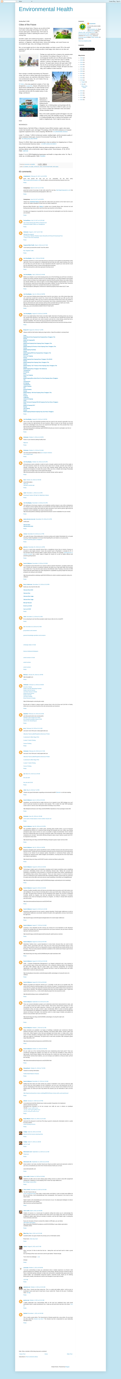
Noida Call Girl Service (29, 690)
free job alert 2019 (28, 782)
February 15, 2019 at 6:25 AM (36, 713)
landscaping (55, 166)
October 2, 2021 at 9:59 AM (36, 1267)
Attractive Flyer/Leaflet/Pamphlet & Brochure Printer (36, 734)
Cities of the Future (84, 86)
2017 (81, 75)
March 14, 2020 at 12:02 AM (38, 1118)
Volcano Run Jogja (28, 599)
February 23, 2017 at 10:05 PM (39, 176)
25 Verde (21, 84)
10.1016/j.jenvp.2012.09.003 (29, 138)
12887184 (25, 151)
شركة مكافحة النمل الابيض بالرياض (31, 1109)
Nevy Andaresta (27, 584)
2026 (81, 58)
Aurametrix (92, 23)
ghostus (25, 547)
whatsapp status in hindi (29, 644)
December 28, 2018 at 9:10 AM (33, 626)
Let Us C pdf (26, 1144)
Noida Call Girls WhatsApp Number (32, 688)
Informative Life (27, 1151)
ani (24, 626)
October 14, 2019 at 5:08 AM (39, 1048)
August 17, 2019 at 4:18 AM (39, 925)
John (24, 616)
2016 (81, 77)
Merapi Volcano (27, 602)
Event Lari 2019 (27, 606)
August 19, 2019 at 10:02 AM (39, 961)
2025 (81, 60)
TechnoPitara (27, 220)
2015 (81, 80)
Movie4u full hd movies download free (33, 1134)
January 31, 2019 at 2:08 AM (36, 684)
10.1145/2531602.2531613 (60, 131)
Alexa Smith (26, 1189)
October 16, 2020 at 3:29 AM (37, 1176)
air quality (31, 166)
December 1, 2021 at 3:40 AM (35, 1313)
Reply (24, 182)
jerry (24, 728)
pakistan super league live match (31, 717)
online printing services (29, 1124)
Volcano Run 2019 (28, 590)
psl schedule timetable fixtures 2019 (32, 719)
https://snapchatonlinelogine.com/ (32, 180)
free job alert (26, 777)
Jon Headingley (27, 258)
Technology (89, 32)
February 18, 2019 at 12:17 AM (37, 751)
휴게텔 (28, 1292)
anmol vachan (27, 662)
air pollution (25, 166)
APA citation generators (29, 1222)
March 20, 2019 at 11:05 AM (33, 773)
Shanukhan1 (26, 1068)
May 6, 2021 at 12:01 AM (35, 1233)
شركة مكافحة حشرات (33, 1108)
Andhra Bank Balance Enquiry (31, 1073)
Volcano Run (26, 593)
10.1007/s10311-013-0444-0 (48, 144)
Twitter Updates (95, 37)
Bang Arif (26, 330)
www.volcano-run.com (29, 519)
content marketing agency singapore (32, 539)
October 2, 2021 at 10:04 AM (38, 1287)
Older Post (69, 1354)
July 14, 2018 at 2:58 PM (38, 294)
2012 (81, 95)
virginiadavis (26, 176)
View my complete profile (84, 41)
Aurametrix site (93, 29)
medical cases (88, 35)
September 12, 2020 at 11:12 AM (40, 1151)
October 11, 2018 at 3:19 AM (36, 450)
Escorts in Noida (27, 687)
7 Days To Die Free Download (31, 237)
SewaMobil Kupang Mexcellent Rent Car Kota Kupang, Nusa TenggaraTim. (40, 378)
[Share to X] (42, 164)
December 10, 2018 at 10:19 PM (41, 584)
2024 (81, 62)
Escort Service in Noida (29, 698)
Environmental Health (46, 9)
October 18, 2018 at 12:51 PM (40, 462)
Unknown (25, 232)
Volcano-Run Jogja (28, 596)
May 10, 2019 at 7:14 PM (33, 790)
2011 (81, 97)
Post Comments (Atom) (32, 1356)
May (82, 84)
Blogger (67, 1366)
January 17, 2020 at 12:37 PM (35, 1100)
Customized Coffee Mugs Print (31, 737)
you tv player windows (46, 452)
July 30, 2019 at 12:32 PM (39, 826)
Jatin (24, 493)
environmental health (47, 166)
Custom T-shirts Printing (29, 740)
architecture (36, 166)
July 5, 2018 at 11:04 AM (38, 274)
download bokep (34, 201)
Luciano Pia (29, 86)
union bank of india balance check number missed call (37, 818)
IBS (84, 32)
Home (46, 1354)
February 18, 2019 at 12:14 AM (34, 728)
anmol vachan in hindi (29, 657)
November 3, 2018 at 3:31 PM (40, 503)
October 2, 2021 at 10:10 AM (37, 1300)
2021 (81, 69)
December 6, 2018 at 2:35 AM (40, 563)
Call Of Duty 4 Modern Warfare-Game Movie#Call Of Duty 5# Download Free (43, 236)
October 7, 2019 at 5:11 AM (39, 1027)
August (83, 82)
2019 (81, 73)
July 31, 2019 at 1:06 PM (38, 847)
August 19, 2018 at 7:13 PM (36, 330)
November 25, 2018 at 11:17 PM (36, 534)
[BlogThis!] (40, 164)
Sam (24, 479)
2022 (81, 66)
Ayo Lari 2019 (27, 609)
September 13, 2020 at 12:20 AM (40, 1161)
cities (41, 166)
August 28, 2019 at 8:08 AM (39, 982)
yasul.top (25, 1267)
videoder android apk (28, 485)
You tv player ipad (28, 454)
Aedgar (25, 1132)
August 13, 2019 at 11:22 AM (39, 909)
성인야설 (25, 1279)
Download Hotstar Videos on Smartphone (34, 224)
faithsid (25, 1313)
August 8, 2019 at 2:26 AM (39, 867)
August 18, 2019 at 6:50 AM (39, 941)
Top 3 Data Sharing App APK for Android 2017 (35, 222)
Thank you (26, 1154)
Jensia (25, 534)
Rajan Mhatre (27, 1118)
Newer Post (22, 1354)
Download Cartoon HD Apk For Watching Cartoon (36, 495)
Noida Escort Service (28, 693)
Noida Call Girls (27, 695)
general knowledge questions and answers (34, 635)
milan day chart (34, 1239)
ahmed (25, 1100)
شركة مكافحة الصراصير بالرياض (31, 1111)
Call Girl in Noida (27, 696)
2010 (81, 99)
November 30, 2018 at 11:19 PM (36, 547)
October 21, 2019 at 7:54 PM (38, 1068)
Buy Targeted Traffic (28, 250)
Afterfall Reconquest (28, 234)
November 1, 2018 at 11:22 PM (34, 493)
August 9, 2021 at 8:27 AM (34, 1246)
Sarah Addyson (27, 563)
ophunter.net (26, 1287)
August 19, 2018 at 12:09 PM (39, 313)
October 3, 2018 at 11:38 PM (36, 437)
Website (58, 792)
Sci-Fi (93, 32)
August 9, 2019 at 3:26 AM (39, 888)
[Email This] (39, 164)
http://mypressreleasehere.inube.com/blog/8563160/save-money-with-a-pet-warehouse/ (45, 1093)
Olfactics (80, 32)
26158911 (42, 156)
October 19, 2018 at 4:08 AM (33, 479)
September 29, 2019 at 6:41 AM (40, 1001)
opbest (25, 1246)
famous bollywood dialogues (30, 651)
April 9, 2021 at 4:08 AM (36, 1210)
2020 (81, 71)
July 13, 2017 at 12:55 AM (37, 220)
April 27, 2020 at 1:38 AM (34, 1142)
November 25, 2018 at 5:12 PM (44, 519)
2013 (81, 93)
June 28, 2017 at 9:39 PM (37, 199)
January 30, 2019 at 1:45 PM (35, 674)
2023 (81, 64)
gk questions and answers (30, 630)
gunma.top (26, 1300)
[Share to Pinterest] (46, 164)
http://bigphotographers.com (63, 190)
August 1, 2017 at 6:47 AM (35, 232)
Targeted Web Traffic (29, 245)
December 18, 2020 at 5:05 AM (38, 1189)
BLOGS (92, 30)
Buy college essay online (29, 1182)
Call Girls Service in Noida (30, 691)
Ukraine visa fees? (39, 1319)
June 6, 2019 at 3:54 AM (38, 800)
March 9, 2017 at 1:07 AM (37, 188)
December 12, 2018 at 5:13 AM (35, 616)
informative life (27, 1161)
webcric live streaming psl (30, 721)
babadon (25, 713)
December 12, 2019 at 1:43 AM (40, 1081)
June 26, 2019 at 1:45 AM (35, 816)
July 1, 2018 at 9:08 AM (38, 258)
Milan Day (26, 1233)
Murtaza (25, 674)
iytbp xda (25, 483)
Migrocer (25, 442)
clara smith (26, 1176)
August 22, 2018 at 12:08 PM (39, 419)
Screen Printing (27, 743)
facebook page (82, 37)
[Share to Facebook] (44, 164)
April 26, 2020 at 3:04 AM (34, 1132)
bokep (41, 206)
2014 (81, 91)
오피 (39, 1257)
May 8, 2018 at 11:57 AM (41, 245)
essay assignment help (29, 1193)
